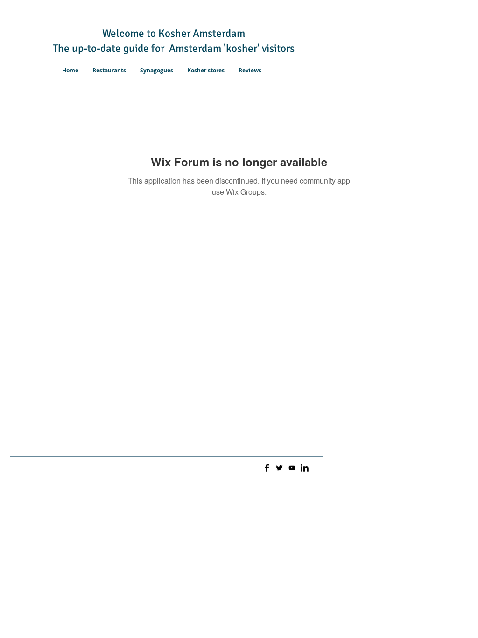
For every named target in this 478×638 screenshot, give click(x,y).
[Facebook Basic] (267, 468)
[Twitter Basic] (279, 468)
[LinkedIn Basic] (305, 468)
